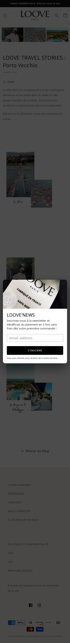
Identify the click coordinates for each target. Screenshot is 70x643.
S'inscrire (35, 350)
